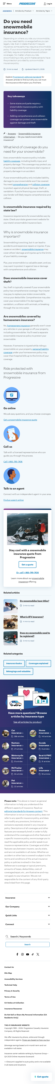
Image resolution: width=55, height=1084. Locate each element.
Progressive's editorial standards (27, 77)
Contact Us (9, 967)
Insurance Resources (13, 1009)
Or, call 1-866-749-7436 (27, 572)
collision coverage (41, 184)
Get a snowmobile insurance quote (20, 419)
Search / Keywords (20, 936)
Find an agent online (14, 500)
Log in (49, 4)
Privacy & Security (12, 991)
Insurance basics (14, 663)
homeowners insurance (18, 325)
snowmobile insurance (33, 249)
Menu (9, 4)
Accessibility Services (13, 979)
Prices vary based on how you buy (36, 1040)
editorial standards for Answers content (23, 811)
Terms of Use (10, 997)
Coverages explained (38, 663)
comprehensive (20, 184)
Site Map (8, 973)
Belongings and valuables (18, 671)
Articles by (23, 11)
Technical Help (10, 985)
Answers (7, 11)
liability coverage (12, 161)
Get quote (42, 1076)
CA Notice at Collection (14, 1003)
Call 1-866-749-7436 (13, 461)
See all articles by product (27, 722)
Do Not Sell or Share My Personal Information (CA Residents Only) (25, 1016)
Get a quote (27, 564)
